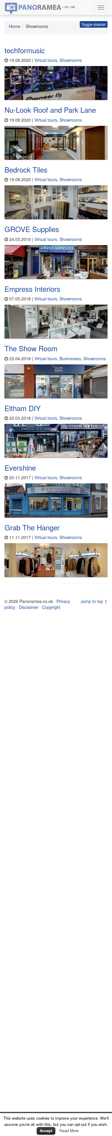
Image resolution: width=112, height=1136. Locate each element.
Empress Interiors (32, 288)
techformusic (24, 50)
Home (14, 26)
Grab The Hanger (32, 527)
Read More (69, 1130)
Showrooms (70, 60)
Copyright (51, 607)
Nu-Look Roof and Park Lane (50, 109)
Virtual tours (45, 60)
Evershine (20, 467)
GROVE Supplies (31, 229)
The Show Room (30, 348)
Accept (46, 1130)
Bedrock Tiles (25, 169)
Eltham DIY (22, 408)
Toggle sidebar (94, 24)
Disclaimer (29, 607)
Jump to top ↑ (94, 601)
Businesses (70, 358)
